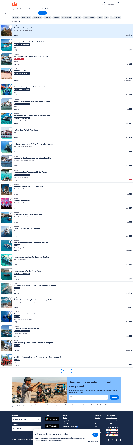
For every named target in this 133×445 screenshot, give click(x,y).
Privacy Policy (66, 424)
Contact (65, 418)
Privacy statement (17, 407)
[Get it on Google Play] (52, 419)
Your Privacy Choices (69, 426)
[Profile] (118, 2)
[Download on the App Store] (52, 426)
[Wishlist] (103, 2)
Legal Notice (66, 421)
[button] (66, 31)
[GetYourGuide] (14, 4)
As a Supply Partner (111, 418)
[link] (66, 31)
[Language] (111, 2)
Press (96, 426)
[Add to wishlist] (10, 27)
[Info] (18, 21)
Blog (96, 424)
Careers (97, 421)
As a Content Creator (112, 421)
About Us (97, 418)
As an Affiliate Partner (112, 424)
